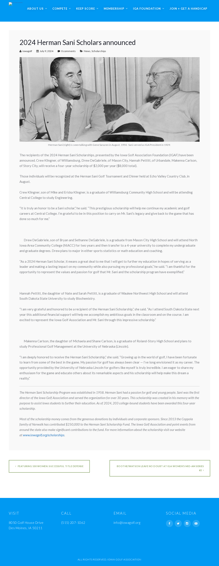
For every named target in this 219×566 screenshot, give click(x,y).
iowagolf (27, 51)
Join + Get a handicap (188, 8)
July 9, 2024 (46, 51)
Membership (114, 8)
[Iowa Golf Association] (16, 3)
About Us (35, 8)
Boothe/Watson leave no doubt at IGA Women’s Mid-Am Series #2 (160, 468)
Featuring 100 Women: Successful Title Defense (50, 466)
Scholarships (99, 51)
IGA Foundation (147, 8)
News (87, 51)
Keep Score (85, 8)
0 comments (68, 51)
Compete (59, 8)
